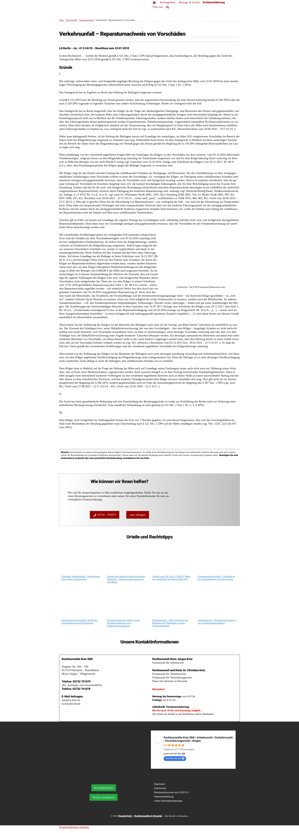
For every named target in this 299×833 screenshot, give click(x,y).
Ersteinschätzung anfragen (74, 827)
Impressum (159, 784)
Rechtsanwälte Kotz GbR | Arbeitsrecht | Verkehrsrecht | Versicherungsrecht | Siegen (198, 739)
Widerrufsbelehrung (163, 796)
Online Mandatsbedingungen (168, 800)
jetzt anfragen (137, 514)
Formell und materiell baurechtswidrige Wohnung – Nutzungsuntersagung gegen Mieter (126, 579)
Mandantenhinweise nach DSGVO (171, 792)
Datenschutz (160, 788)
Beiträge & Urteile (189, 2)
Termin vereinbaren (104, 797)
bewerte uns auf (173, 758)
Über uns (158, 6)
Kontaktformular (103, 787)
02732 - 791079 (107, 514)
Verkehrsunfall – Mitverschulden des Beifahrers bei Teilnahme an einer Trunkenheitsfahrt (170, 623)
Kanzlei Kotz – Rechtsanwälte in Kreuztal (140, 816)
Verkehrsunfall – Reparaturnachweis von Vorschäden (122, 34)
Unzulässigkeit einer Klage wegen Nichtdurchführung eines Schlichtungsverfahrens (123, 623)
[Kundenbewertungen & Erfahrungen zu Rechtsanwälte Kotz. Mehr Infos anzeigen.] (105, 752)
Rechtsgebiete (168, 2)
